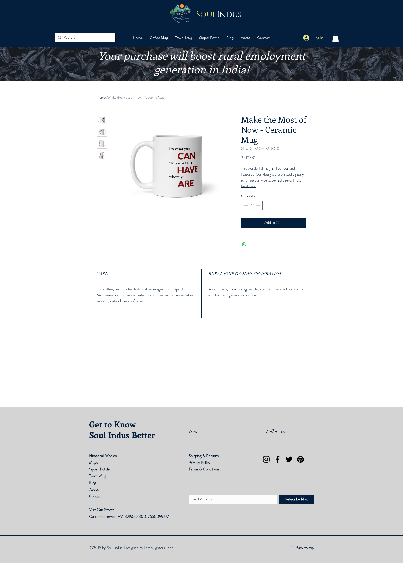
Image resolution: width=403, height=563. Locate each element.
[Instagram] (266, 459)
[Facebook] (277, 459)
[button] (335, 38)
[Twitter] (289, 459)
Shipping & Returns (204, 456)
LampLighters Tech (158, 547)
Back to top (305, 547)
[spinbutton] (252, 205)
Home (101, 97)
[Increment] (258, 205)
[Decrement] (245, 205)
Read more (248, 186)
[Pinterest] (300, 459)
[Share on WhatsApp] (244, 244)
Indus (219, 14)
